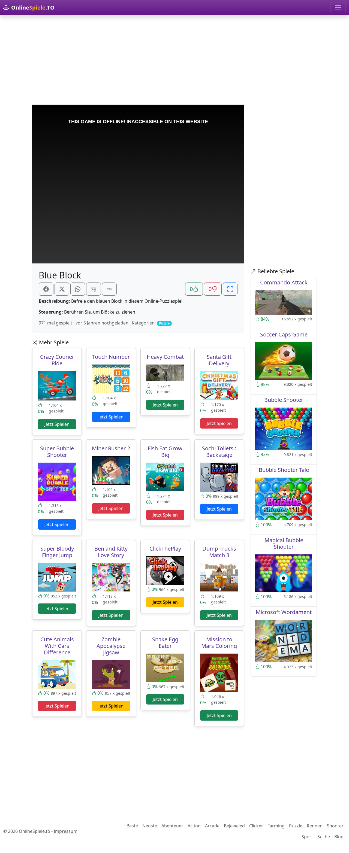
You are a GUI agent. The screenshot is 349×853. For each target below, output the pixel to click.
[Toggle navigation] (338, 7)
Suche (323, 837)
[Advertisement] (174, 60)
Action (194, 826)
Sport (307, 837)
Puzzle (295, 826)
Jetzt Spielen (57, 424)
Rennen (315, 826)
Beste (132, 826)
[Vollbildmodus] (230, 289)
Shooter (335, 826)
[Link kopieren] (109, 289)
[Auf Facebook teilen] (46, 289)
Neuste (149, 826)
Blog (339, 837)
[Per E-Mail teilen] (93, 289)
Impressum (65, 831)
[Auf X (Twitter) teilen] (62, 289)
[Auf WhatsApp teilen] (77, 289)
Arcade (212, 826)
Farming (276, 826)
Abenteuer (172, 826)
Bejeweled (234, 826)
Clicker (256, 826)
